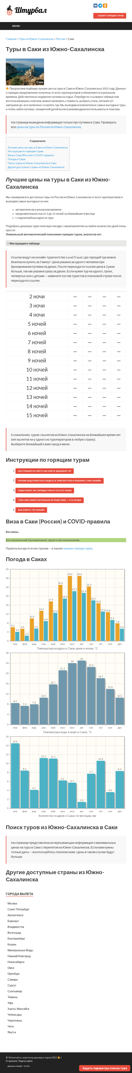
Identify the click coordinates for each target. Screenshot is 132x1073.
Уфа (10, 1002)
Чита (11, 1026)
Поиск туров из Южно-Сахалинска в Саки (32, 163)
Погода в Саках (17, 159)
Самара (13, 979)
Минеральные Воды (20, 950)
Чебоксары (15, 1014)
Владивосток (16, 926)
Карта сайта (25, 1060)
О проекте (11, 1060)
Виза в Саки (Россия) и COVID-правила (31, 155)
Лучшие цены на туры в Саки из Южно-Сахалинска (38, 147)
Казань (12, 944)
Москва (12, 903)
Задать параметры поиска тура (104, 1068)
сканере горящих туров (77, 548)
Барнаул (13, 921)
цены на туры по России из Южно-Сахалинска (48, 127)
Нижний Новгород (19, 956)
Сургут (12, 985)
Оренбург (14, 973)
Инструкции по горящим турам (25, 151)
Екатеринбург (16, 938)
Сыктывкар (15, 991)
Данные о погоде (15, 1066)
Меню (16, 25)
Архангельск (15, 915)
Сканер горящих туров (110, 16)
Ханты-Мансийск (18, 1008)
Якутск (12, 1032)
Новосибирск (16, 961)
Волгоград (14, 932)
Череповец (15, 1020)
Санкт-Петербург (18, 909)
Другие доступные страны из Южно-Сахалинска (36, 167)
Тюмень (13, 997)
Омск (11, 967)
